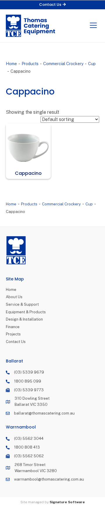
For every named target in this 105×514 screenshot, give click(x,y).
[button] (52, 4)
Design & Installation (24, 319)
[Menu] (93, 26)
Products (30, 63)
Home (11, 63)
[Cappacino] (28, 145)
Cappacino (28, 173)
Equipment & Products (26, 312)
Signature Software (67, 502)
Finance (13, 327)
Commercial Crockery (63, 63)
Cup (92, 63)
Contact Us (16, 341)
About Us (14, 297)
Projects (13, 334)
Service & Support (22, 304)
